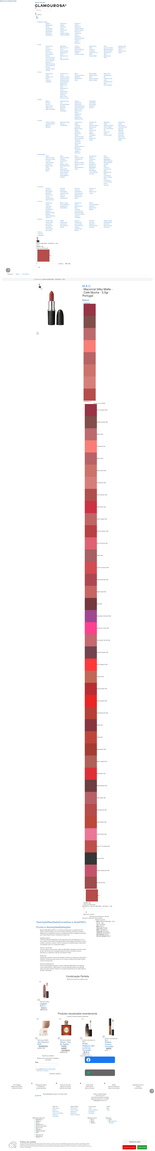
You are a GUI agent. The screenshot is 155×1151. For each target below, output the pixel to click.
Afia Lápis (91, 162)
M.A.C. (86, 286)
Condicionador (64, 125)
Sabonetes (77, 77)
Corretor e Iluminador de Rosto (107, 169)
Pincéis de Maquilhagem (92, 169)
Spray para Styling (108, 125)
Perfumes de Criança (92, 189)
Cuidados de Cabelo (49, 203)
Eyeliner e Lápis (64, 164)
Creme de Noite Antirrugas (50, 61)
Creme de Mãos (108, 85)
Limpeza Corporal (79, 75)
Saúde (40, 99)
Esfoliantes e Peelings (78, 51)
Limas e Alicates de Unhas (93, 173)
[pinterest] (38, 1095)
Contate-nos (74, 1108)
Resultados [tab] (53, 922)
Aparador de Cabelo (92, 139)
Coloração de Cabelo (121, 123)
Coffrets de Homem (63, 27)
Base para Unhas (79, 164)
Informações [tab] (25, 274)
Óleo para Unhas (79, 157)
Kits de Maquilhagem (49, 27)
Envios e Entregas (75, 1114)
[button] (44, 255)
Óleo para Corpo (64, 98)
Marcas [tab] (18, 274)
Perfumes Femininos (77, 189)
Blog (108, 1108)
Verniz (76, 166)
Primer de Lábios (50, 157)
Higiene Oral (49, 107)
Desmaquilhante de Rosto (108, 163)
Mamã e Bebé (92, 73)
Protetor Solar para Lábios (49, 229)
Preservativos (92, 104)
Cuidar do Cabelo (50, 122)
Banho (76, 73)
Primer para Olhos (65, 170)
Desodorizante (49, 198)
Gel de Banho (49, 191)
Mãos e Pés (107, 73)
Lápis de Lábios (50, 162)
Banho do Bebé (93, 80)
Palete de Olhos (64, 172)
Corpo (39, 72)
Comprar (61, 263)
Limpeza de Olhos (108, 48)
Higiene (47, 101)
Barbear (91, 203)
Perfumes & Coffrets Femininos (79, 37)
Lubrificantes (92, 103)
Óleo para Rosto (64, 59)
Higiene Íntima (49, 106)
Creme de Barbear (94, 204)
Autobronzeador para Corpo (108, 226)
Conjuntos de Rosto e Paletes (108, 176)
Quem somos (55, 1108)
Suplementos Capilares (78, 114)
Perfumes (40, 187)
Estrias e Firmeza (93, 78)
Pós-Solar (91, 220)
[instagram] (37, 1095)
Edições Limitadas (43, 22)
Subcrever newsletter (55, 1073)
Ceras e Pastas (108, 127)
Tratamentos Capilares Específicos (78, 151)
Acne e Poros (49, 52)
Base (105, 166)
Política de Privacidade (49, 1069)
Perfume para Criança (92, 192)
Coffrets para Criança (63, 30)
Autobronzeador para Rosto (108, 223)
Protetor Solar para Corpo (49, 223)
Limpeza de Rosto (79, 54)
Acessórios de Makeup (92, 156)
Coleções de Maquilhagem (49, 30)
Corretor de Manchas (49, 50)
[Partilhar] (37, 331)
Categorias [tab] (10, 274)
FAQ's (108, 1110)
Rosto (39, 44)
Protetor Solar (49, 220)
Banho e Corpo (64, 203)
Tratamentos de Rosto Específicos (79, 211)
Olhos (105, 46)
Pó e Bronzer (107, 180)
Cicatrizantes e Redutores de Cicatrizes (64, 93)
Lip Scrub (48, 161)
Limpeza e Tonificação (92, 50)
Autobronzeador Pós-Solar (93, 226)
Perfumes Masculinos (48, 189)
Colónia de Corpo (64, 78)
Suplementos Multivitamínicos (79, 118)
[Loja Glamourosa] (77, 5)
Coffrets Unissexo (64, 33)
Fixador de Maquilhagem (107, 158)
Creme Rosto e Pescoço (49, 55)
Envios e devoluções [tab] (47, 927)
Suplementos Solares (78, 111)
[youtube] (35, 1095)
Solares (40, 219)
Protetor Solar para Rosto (49, 226)
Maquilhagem (41, 154)
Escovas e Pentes (93, 125)
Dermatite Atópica (64, 104)
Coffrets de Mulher (65, 35)
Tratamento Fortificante (78, 140)
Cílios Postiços (64, 174)
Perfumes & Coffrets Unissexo (79, 27)
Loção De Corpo (50, 199)
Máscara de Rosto (50, 64)
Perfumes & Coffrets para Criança (78, 33)
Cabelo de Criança (65, 122)
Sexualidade (92, 101)
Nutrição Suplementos (78, 102)
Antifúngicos (63, 111)
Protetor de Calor (79, 136)
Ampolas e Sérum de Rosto (50, 69)
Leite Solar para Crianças (79, 226)
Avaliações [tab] (65, 927)
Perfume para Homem (49, 195)
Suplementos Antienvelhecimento (80, 105)
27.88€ (68, 263)
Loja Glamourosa (38, 279)
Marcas (40, 232)
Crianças (77, 220)
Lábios (47, 156)
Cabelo (40, 120)
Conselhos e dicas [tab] (70, 922)
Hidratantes (63, 46)
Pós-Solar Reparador (92, 223)
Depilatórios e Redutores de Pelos (63, 84)
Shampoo (48, 127)
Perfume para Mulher (78, 197)
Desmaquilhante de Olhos (64, 176)
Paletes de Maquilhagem (49, 34)
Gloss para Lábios (50, 159)
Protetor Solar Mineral (78, 229)
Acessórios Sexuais (92, 106)
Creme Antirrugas (50, 59)
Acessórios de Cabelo (92, 123)
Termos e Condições (43, 1070)
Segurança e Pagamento (74, 1112)
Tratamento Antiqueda (78, 126)
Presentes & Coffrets (63, 24)
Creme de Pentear (108, 128)
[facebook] (39, 1095)
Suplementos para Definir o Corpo (79, 108)
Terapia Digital (93, 56)
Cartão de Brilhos (93, 1110)
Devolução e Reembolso (92, 1112)
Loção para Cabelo (107, 132)
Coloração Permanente (121, 135)
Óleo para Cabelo (79, 138)
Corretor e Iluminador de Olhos (63, 160)
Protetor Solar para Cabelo (63, 223)
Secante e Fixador (79, 162)
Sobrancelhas (63, 169)
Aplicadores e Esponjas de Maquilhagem (92, 165)
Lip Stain (48, 169)
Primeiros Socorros (48, 103)
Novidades (41, 235)
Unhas (76, 156)
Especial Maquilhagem (49, 24)
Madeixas (120, 130)
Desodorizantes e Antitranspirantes (64, 80)
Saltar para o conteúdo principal (8, 1)
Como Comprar (74, 1110)
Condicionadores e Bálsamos (50, 124)
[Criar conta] (36, 16)
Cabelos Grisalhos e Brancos (50, 216)
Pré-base (106, 185)
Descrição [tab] (41, 922)
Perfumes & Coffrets (78, 24)
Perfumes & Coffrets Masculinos (78, 41)
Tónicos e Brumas (50, 57)
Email (36, 1062)
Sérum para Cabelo (78, 144)
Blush (105, 178)
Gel (105, 130)
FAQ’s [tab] (83, 922)
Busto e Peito (63, 96)
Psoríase (62, 109)
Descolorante (121, 125)
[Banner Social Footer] (100, 1060)
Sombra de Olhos (64, 157)
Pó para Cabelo (108, 135)
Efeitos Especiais (108, 161)
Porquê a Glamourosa (55, 1110)
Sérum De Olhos (108, 51)
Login (90, 1108)
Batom (47, 170)
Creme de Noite (64, 51)
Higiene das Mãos (50, 109)
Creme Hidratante (64, 204)
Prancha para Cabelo (92, 131)
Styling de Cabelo (50, 212)
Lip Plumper (49, 164)
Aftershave (48, 193)
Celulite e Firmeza (64, 77)
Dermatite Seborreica (63, 106)
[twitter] (40, 1095)
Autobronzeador (108, 220)
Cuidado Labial (122, 46)
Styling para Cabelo (107, 123)
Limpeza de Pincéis (92, 160)
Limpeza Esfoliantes (77, 47)
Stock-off (40, 233)
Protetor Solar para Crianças (78, 223)
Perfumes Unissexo (62, 189)
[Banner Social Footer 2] (100, 1072)
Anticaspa (77, 132)
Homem (40, 201)
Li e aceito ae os (46, 1069)
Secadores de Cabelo (92, 127)
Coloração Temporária (121, 132)
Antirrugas (77, 209)
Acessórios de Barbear (92, 208)
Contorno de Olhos (79, 214)
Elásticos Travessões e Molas (92, 135)
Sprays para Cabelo (78, 134)
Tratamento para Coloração (122, 127)
